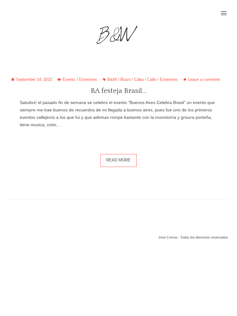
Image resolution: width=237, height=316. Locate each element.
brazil (125, 79)
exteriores (88, 79)
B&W (112, 79)
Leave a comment (204, 79)
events (69, 79)
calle (151, 79)
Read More (118, 160)
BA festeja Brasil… (119, 91)
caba (138, 79)
